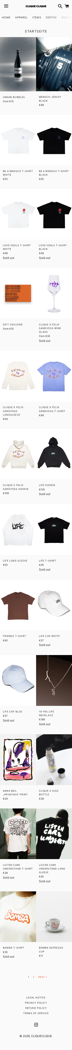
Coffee (51, 17)
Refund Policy (36, 1008)
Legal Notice (36, 997)
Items (36, 17)
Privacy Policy (36, 1002)
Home (6, 17)
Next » (42, 977)
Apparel (21, 17)
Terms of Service (36, 1013)
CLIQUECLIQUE (41, 1036)
